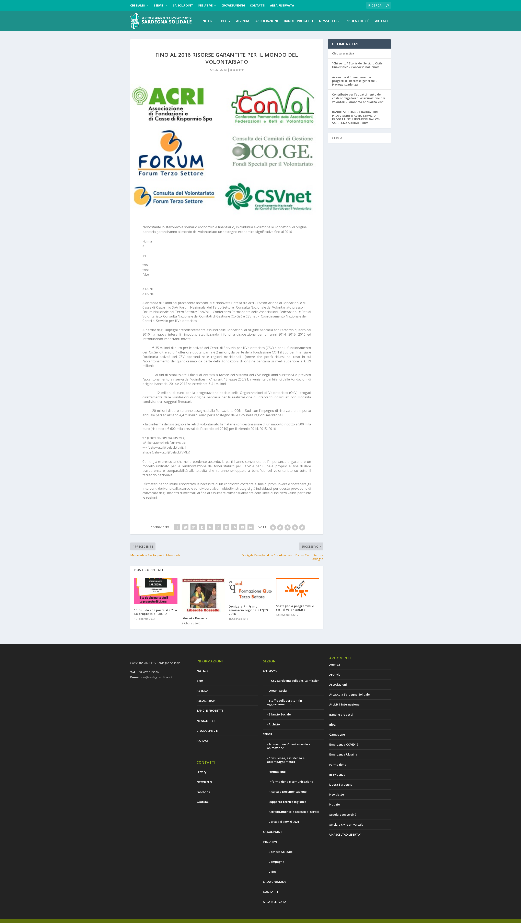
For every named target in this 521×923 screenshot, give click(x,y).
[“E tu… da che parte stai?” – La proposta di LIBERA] (155, 591)
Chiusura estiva (343, 53)
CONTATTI (257, 5)
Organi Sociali (278, 691)
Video (273, 872)
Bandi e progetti (341, 714)
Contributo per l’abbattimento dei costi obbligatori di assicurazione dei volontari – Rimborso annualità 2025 (358, 98)
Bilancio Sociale (280, 714)
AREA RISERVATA (282, 5)
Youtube (203, 802)
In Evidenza (337, 774)
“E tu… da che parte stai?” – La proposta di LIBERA (155, 612)
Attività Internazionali (345, 704)
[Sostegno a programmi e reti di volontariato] (297, 589)
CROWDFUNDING (233, 5)
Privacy (202, 772)
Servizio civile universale (346, 824)
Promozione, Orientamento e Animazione (288, 746)
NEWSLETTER (329, 21)
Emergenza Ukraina (343, 754)
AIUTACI (381, 21)
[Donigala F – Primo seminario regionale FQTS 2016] (250, 589)
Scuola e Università (342, 814)
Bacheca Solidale (280, 852)
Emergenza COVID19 (343, 744)
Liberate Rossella (195, 618)
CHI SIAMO (137, 5)
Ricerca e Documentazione (287, 792)
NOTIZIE (208, 21)
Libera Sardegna (340, 784)
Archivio (274, 724)
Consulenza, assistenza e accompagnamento (285, 760)
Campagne (276, 862)
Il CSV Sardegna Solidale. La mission (294, 681)
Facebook (203, 792)
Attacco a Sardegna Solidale (349, 694)
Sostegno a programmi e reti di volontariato (295, 608)
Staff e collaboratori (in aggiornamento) (284, 702)
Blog (225, 21)
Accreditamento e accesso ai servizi (294, 812)
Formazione (277, 772)
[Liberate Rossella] (203, 595)
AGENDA (242, 21)
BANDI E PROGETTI (298, 21)
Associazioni (338, 684)
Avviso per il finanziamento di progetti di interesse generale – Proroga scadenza (354, 80)
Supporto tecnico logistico (287, 802)
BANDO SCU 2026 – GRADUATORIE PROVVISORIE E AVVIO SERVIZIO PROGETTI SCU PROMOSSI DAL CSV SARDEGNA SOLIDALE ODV (356, 117)
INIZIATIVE (205, 5)
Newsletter (204, 782)
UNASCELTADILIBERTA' (345, 834)
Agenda (334, 664)
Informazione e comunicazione (291, 782)
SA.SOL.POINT (183, 5)
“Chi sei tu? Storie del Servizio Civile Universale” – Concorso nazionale (357, 65)
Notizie (334, 804)
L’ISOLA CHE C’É (357, 21)
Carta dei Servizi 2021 (284, 822)
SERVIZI (159, 5)
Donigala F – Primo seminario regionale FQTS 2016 (248, 610)
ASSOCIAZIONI (266, 21)
